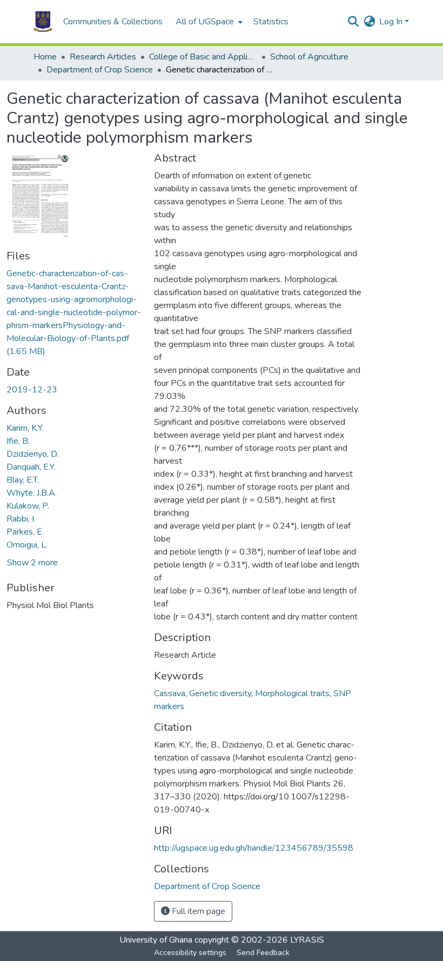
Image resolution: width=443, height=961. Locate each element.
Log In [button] (392, 22)
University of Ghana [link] (155, 940)
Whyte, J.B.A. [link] (31, 493)
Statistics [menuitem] (270, 22)
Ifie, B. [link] (18, 441)
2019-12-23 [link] (31, 390)
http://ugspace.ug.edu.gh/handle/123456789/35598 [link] (253, 848)
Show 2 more (32, 563)
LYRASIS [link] (307, 940)
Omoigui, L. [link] (27, 545)
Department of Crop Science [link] (99, 70)
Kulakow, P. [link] (27, 506)
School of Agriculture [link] (309, 57)
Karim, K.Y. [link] (25, 428)
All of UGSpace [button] (205, 22)
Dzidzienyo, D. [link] (32, 454)
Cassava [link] (169, 693)
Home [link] (45, 57)
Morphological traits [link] (292, 693)
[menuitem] (208, 21)
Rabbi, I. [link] (21, 519)
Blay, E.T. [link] (22, 480)
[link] (73, 312)
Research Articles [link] (103, 57)
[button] (42, 21)
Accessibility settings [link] (190, 952)
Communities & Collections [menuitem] (113, 22)
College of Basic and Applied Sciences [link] (203, 57)
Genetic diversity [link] (220, 693)
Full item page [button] (197, 911)
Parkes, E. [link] (25, 532)
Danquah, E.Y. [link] (31, 467)
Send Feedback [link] (263, 952)
